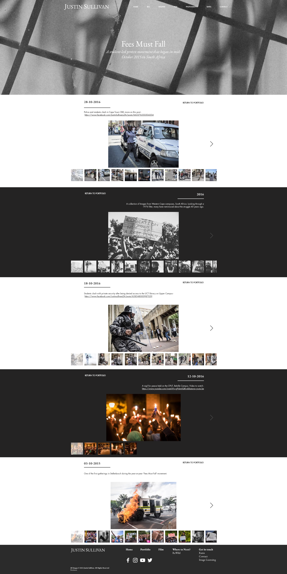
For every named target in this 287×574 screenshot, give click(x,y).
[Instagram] (135, 560)
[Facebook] (128, 560)
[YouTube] (142, 560)
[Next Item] (211, 144)
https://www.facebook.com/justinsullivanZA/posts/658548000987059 (118, 296)
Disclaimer (73, 570)
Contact (203, 556)
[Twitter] (150, 560)
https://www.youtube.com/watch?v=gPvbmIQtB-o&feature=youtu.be (173, 388)
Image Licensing (207, 559)
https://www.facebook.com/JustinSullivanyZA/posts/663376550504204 (119, 114)
